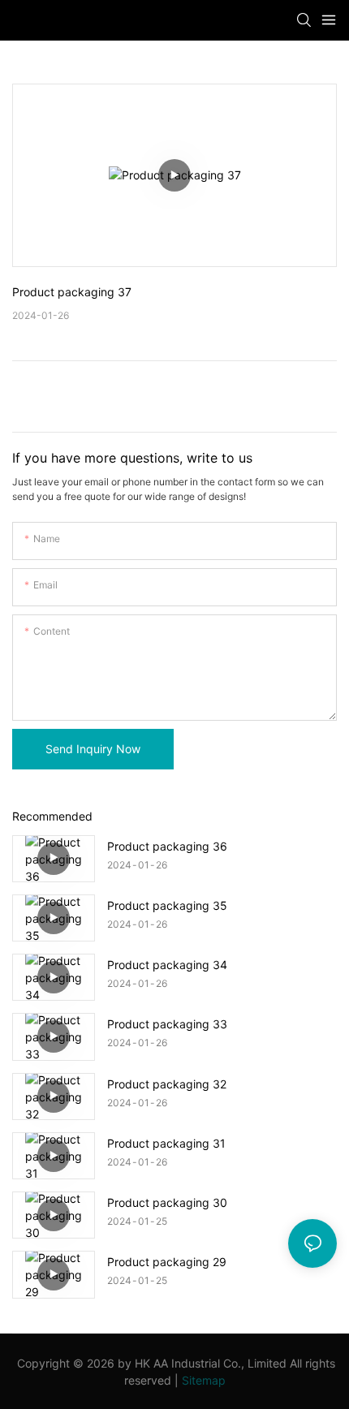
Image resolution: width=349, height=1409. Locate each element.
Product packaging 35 (167, 905)
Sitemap (204, 1380)
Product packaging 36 (167, 846)
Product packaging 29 (166, 1262)
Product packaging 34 (167, 965)
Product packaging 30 (167, 1202)
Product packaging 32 (166, 1084)
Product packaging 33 (167, 1024)
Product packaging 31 (166, 1143)
